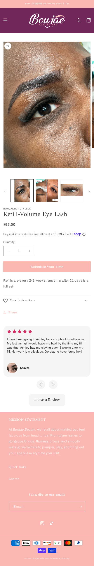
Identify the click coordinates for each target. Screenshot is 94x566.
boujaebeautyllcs (41, 558)
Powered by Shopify (60, 558)
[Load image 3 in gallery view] (71, 190)
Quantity (9, 242)
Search (14, 479)
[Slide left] (5, 192)
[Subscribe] (80, 507)
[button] (5, 20)
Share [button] (12, 312)
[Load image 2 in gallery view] (47, 190)
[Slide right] (89, 192)
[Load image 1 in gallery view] (22, 190)
